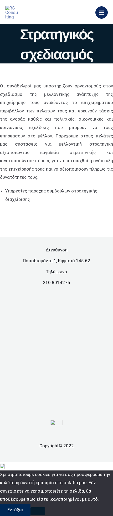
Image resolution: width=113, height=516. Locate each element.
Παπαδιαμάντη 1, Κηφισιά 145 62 (56, 260)
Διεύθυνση (57, 249)
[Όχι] (37, 511)
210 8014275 (56, 282)
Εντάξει (15, 509)
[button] (56, 466)
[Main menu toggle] (101, 12)
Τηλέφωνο (56, 271)
